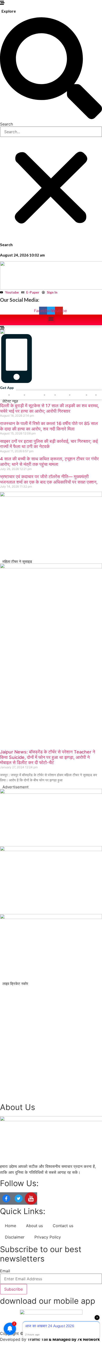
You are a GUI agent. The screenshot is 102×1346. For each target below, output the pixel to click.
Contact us (63, 1225)
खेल (49, 395)
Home (10, 1225)
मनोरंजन (78, 395)
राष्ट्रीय (17, 395)
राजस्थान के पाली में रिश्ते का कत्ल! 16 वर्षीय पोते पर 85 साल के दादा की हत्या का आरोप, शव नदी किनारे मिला (49, 426)
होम (4, 395)
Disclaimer (15, 1237)
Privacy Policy (47, 1237)
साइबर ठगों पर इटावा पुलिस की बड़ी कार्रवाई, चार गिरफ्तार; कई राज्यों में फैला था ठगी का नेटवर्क (49, 444)
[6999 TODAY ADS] (51, 792)
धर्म (91, 395)
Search (6, 124)
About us (34, 1225)
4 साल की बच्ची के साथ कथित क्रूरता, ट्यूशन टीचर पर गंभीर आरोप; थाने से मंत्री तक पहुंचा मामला (49, 461)
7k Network (88, 1339)
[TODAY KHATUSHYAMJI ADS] (51, 495)
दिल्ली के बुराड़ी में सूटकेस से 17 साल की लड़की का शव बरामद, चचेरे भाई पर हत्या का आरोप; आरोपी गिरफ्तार (49, 408)
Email (5, 1271)
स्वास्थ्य (62, 395)
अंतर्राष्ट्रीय (34, 395)
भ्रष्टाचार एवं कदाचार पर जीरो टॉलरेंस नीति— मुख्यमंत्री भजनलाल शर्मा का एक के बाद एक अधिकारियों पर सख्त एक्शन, (49, 479)
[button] (51, 69)
